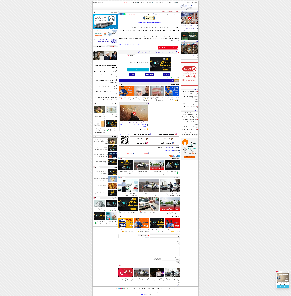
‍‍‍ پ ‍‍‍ (158, 13)
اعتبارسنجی (147, 237)
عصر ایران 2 (129, 2)
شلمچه (166, 150)
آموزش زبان (125, 2)
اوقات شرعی (174, 2)
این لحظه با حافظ (165, 139)
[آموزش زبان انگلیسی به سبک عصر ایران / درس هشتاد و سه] (189, 48)
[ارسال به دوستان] (154, 14)
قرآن (138, 2)
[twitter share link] (119, 14)
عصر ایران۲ (166, 288)
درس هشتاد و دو (193, 58)
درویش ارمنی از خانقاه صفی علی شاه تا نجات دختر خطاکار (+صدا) (102, 40)
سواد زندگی (166, 2)
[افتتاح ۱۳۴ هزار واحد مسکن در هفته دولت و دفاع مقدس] (189, 18)
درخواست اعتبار (138, 70)
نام (178, 236)
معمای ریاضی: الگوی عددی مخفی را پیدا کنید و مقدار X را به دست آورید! (190, 120)
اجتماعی (174, 14)
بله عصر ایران (122, 44)
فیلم (133, 2)
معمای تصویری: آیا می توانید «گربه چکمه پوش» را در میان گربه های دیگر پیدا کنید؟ (190, 113)
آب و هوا (178, 2)
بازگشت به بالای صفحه (173, 285)
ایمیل (178, 241)
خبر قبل (133, 74)
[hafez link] (149, 18)
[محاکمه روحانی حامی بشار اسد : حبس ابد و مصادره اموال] (105, 56)
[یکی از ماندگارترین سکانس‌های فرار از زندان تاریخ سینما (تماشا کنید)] (134, 113)
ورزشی (154, 2)
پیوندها (145, 288)
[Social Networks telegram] (167, 77)
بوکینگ (143, 237)
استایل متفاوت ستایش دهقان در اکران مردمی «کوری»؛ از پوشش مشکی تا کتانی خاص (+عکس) (190, 96)
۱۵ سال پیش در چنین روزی (141, 134)
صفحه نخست (178, 14)
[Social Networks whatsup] (171, 77)
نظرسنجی (181, 2)
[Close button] (288, 272)
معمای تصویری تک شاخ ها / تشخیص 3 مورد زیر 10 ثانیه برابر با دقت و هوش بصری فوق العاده (189, 134)
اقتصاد (160, 2)
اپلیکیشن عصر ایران (124, 134)
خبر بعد (166, 74)
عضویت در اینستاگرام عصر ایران (165, 134)
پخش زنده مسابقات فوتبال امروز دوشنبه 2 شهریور (105, 71)
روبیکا (127, 44)
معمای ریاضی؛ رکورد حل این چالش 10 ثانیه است (189, 127)
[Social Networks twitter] (169, 77)
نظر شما (178, 234)
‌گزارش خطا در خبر (132, 14)
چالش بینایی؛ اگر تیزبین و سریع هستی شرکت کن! (190, 123)
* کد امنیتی (177, 257)
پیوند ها (170, 2)
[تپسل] (128, 55)
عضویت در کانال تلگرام (135, 44)
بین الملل (150, 2)
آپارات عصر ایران (141, 143)
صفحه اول (195, 2)
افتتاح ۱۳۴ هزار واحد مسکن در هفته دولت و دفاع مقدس (189, 26)
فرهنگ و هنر (146, 2)
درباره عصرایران (160, 288)
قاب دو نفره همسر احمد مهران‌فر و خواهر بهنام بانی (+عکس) (190, 103)
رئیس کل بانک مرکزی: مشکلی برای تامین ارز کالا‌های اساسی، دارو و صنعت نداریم (190, 29)
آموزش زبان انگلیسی (165, 143)
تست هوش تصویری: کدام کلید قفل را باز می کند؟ (190, 130)
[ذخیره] (155, 14)
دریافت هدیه (283, 286)
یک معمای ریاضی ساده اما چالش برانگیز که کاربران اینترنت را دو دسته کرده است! (189, 117)
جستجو (185, 2)
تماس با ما (191, 2)
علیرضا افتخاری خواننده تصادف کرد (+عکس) (191, 107)
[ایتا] (170, 156)
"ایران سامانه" (142, 294)
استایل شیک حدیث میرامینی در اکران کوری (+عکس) (189, 100)
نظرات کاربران (149, 74)
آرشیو (188, 2)
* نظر (178, 246)
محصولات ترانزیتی (171, 150)
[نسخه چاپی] (153, 14)
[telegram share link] (123, 14)
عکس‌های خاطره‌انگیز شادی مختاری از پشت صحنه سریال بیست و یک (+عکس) (190, 92)
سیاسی (162, 2)
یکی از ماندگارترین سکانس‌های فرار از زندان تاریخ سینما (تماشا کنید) (134, 122)
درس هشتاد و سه (193, 55)
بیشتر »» (183, 11)
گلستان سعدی (141, 139)
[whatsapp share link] (124, 14)
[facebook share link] (121, 14)
